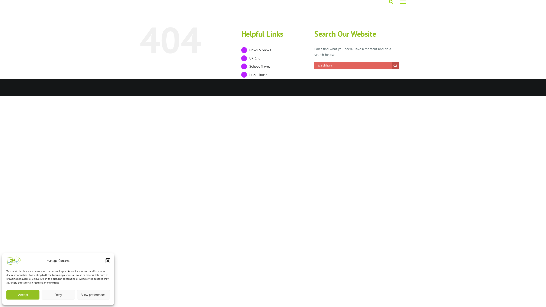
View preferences (93, 295)
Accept (23, 295)
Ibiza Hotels (258, 74)
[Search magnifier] (395, 65)
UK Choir (256, 58)
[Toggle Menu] (403, 2)
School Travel (259, 66)
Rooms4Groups (169, 87)
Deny (58, 295)
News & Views (260, 50)
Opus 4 (187, 87)
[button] (108, 261)
